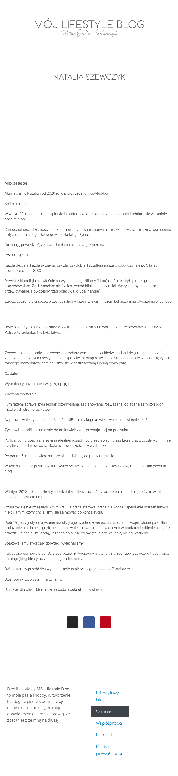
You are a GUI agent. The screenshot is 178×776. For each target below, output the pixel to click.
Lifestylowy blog (107, 696)
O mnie (103, 711)
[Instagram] (72, 622)
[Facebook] (89, 622)
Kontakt (104, 735)
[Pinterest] (105, 622)
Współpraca (109, 723)
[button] (85, 4)
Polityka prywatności (109, 750)
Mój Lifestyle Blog (89, 24)
